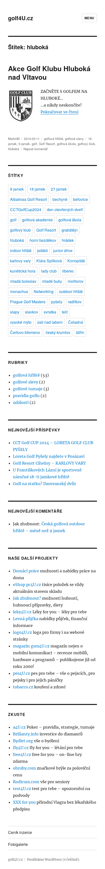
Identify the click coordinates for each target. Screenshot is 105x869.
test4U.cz (22, 788)
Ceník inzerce (20, 832)
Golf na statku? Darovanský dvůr (44, 483)
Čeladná (75, 322)
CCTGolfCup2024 (25, 209)
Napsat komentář (35, 148)
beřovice (80, 199)
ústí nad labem (50, 322)
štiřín (80, 332)
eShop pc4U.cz (27, 584)
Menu (89, 18)
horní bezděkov (43, 240)
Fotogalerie (18, 844)
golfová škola (66, 143)
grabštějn (70, 230)
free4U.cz (22, 754)
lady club (49, 271)
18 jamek (37, 189)
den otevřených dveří (65, 209)
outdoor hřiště (71, 291)
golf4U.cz (20, 18)
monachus (19, 291)
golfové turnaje (27, 388)
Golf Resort (47, 143)
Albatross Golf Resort (28, 199)
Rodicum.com (26, 781)
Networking (43, 291)
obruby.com (24, 768)
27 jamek (59, 189)
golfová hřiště (53, 138)
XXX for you (24, 802)
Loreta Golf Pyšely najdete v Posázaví (48, 456)
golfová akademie (37, 220)
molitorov (76, 281)
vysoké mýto (21, 322)
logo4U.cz (22, 632)
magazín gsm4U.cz (31, 646)
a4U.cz (19, 727)
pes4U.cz (21, 673)
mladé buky (52, 281)
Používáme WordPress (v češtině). (53, 860)
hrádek (68, 240)
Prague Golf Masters (27, 301)
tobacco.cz (23, 686)
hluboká (13, 148)
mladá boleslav (23, 281)
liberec (68, 271)
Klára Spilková (49, 261)
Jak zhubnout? (27, 598)
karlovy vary (20, 261)
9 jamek (24, 143)
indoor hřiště (21, 250)
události (21, 402)
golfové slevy (74, 138)
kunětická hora (22, 271)
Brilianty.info (26, 734)
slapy (14, 312)
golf (34, 143)
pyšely (56, 301)
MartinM (14, 138)
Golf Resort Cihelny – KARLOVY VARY (49, 463)
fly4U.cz (21, 747)
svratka (50, 312)
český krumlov (58, 332)
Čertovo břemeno (25, 332)
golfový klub (86, 143)
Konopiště (76, 261)
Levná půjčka (25, 618)
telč (65, 312)
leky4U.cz (22, 611)
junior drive (63, 250)
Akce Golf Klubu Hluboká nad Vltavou (49, 72)
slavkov (31, 312)
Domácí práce (26, 570)
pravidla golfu (26, 395)
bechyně (59, 199)
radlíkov (75, 301)
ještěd (42, 250)
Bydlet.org (23, 740)
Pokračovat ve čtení (59, 111)
